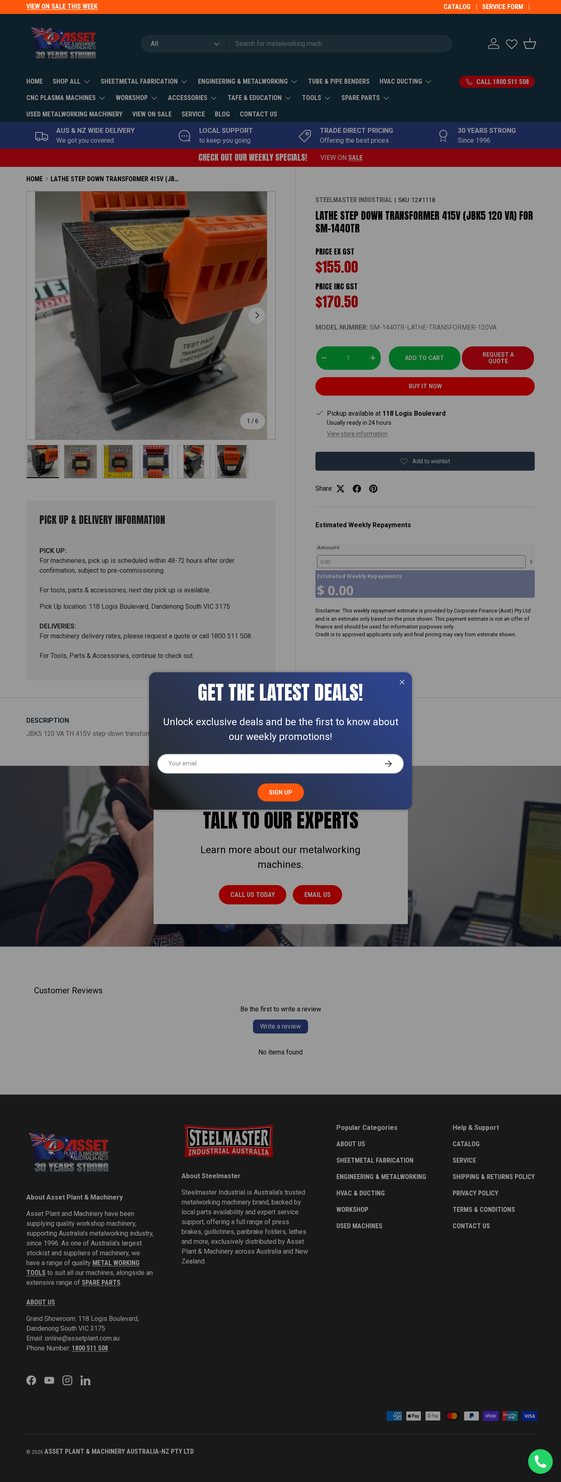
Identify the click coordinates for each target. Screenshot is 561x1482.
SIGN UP (280, 792)
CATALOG (457, 7)
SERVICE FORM (502, 7)
